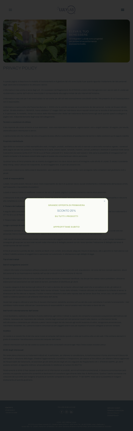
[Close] (104, 201)
